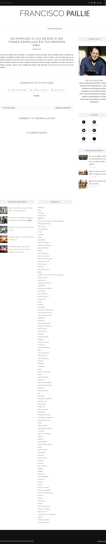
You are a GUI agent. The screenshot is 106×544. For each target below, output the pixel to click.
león (39, 393)
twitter (94, 133)
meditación (41, 406)
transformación (43, 511)
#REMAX (41, 218)
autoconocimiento (43, 261)
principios (41, 455)
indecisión (41, 380)
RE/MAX (40, 468)
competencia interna (44, 283)
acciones (40, 234)
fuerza (40, 369)
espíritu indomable (44, 347)
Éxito (39, 350)
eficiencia (41, 334)
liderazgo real (42, 401)
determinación (42, 328)
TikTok (94, 142)
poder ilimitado (42, 450)
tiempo (40, 503)
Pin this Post (59, 90)
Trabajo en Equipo (44, 509)
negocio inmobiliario (44, 433)
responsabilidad (43, 476)
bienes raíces (42, 264)
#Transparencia (43, 229)
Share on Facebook (18, 90)
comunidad (41, 291)
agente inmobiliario (44, 242)
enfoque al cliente (43, 342)
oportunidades (42, 441)
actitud (40, 237)
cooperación (42, 299)
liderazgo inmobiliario (45, 398)
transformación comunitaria (47, 514)
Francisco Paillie (29, 541)
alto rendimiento (43, 253)
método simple (42, 425)
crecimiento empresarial (45, 310)
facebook (84, 125)
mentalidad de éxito (44, 415)
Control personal (43, 296)
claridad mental (43, 277)
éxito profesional (43, 358)
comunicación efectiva (45, 288)
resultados (41, 479)
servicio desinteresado (45, 493)
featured (40, 361)
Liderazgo (41, 396)
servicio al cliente (43, 487)
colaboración (42, 280)
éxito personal (42, 355)
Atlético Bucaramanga (45, 258)
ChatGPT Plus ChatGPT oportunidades (50, 275)
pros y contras (42, 466)
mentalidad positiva (44, 420)
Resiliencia (41, 474)
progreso (41, 460)
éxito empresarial (43, 353)
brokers (40, 272)
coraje (40, 302)
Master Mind (42, 404)
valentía (40, 517)
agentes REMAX (43, 248)
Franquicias (41, 366)
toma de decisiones (44, 506)
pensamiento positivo (45, 444)
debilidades (41, 318)
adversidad (41, 240)
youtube (83, 133)
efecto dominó (42, 331)
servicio (40, 485)
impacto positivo (43, 377)
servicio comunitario (44, 490)
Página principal (7, 3)
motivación (41, 431)
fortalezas (41, 363)
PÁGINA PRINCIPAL (54, 29)
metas (40, 423)
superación (41, 501)
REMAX (40, 471)
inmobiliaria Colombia (45, 385)
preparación (42, 452)
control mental (42, 293)
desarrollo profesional (45, 326)
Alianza (40, 250)
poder (40, 447)
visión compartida (43, 520)
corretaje (40, 304)
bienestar (41, 267)
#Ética (40, 210)
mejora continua (43, 409)
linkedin (83, 142)
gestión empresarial (44, 371)
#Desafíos (41, 207)
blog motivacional (43, 269)
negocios (41, 436)
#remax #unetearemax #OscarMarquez (51, 221)
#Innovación (42, 215)
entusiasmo (41, 345)
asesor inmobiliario (44, 256)
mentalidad (41, 412)
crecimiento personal (44, 312)
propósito (41, 463)
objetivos (40, 439)
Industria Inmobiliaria (44, 382)
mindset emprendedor (45, 428)
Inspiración (41, 388)
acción (40, 232)
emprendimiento (43, 337)
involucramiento (43, 390)
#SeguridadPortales (44, 223)
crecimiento (41, 307)
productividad (42, 458)
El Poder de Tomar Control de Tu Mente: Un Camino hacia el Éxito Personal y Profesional (19, 249)
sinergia (40, 495)
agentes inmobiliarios (45, 245)
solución (40, 498)
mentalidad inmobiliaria (45, 417)
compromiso (42, 285)
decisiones (41, 320)
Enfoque (40, 339)
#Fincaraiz (41, 213)
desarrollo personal (44, 323)
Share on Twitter (40, 90)
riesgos (40, 482)
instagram (94, 125)
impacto (40, 374)
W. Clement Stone (43, 522)
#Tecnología (42, 226)
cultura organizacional (45, 315)
